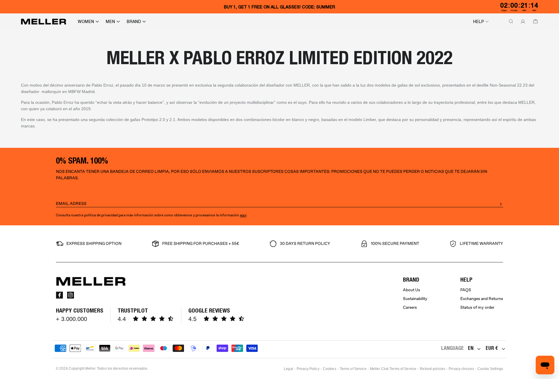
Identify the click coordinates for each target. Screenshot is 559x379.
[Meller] (43, 21)
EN (470, 348)
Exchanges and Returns (481, 298)
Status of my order (477, 307)
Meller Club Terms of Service (393, 369)
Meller (90, 368)
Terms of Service (353, 369)
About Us (411, 289)
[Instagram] (70, 295)
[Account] (522, 21)
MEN (110, 21)
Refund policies (432, 369)
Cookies (329, 369)
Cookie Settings (490, 369)
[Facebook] (59, 295)
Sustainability (415, 298)
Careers (410, 307)
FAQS (465, 289)
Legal (288, 369)
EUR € (492, 348)
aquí (243, 215)
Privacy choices (461, 369)
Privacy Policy (308, 369)
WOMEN (86, 21)
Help (478, 21)
